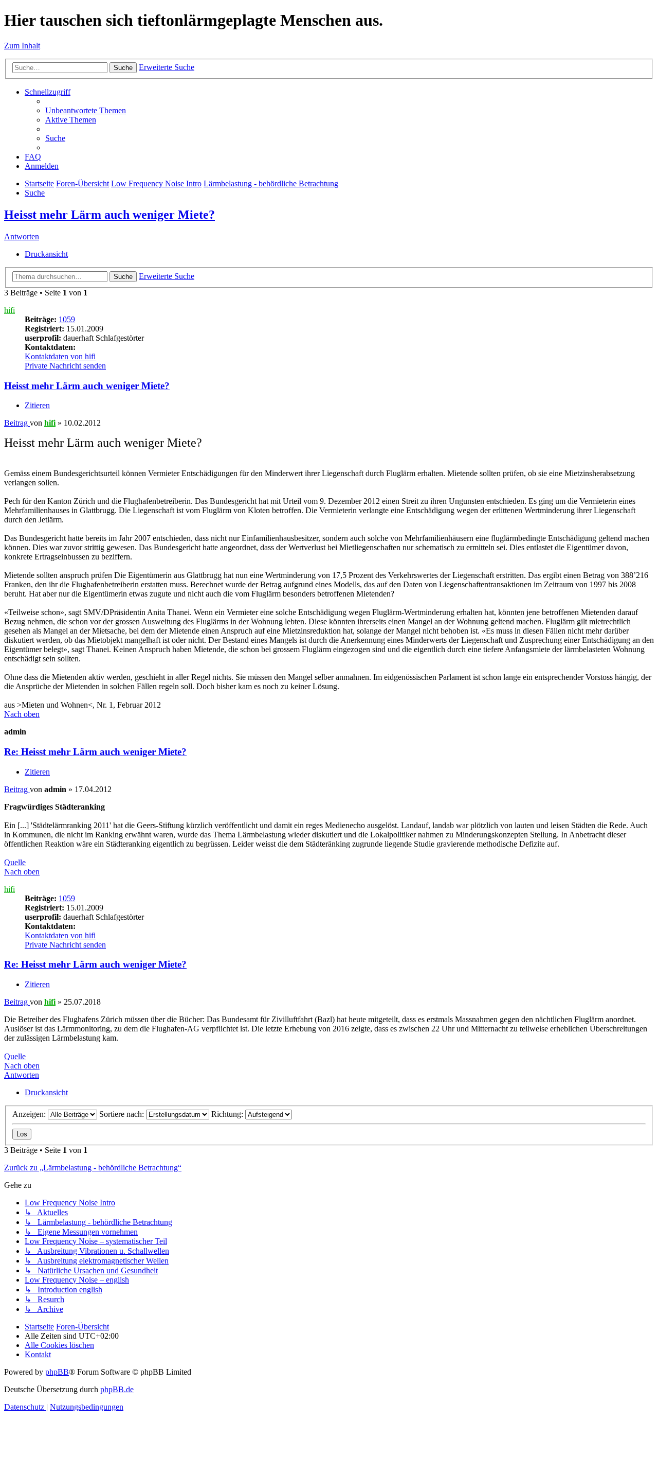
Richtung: (228, 1114)
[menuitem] (85, 110)
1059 (67, 319)
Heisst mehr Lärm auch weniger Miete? (109, 214)
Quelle (15, 862)
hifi (9, 310)
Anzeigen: (30, 1114)
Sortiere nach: (122, 1114)
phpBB (57, 1371)
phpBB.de (117, 1389)
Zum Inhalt (22, 45)
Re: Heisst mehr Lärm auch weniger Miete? (95, 751)
